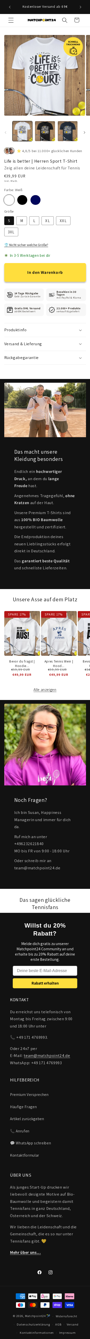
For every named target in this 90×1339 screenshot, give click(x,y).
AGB (58, 1324)
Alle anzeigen (45, 689)
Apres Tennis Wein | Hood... (58, 663)
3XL (11, 231)
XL (47, 220)
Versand (72, 1324)
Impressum (67, 1333)
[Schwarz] (22, 200)
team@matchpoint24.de (47, 1055)
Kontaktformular (24, 1155)
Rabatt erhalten (45, 983)
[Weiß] (9, 200)
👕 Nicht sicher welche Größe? (26, 245)
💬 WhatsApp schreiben (30, 1142)
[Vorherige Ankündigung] (9, 6)
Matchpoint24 (35, 1316)
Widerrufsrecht (66, 1316)
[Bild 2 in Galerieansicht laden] (45, 131)
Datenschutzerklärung (33, 1324)
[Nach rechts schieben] (84, 132)
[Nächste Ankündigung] (80, 6)
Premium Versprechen (29, 1094)
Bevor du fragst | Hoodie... (21, 663)
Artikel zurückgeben (27, 1118)
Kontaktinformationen (37, 1333)
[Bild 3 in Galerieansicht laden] (68, 131)
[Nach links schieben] (5, 132)
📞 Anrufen (20, 1130)
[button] (11, 20)
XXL (63, 220)
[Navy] (35, 200)
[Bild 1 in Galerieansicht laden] (22, 131)
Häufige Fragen (23, 1106)
